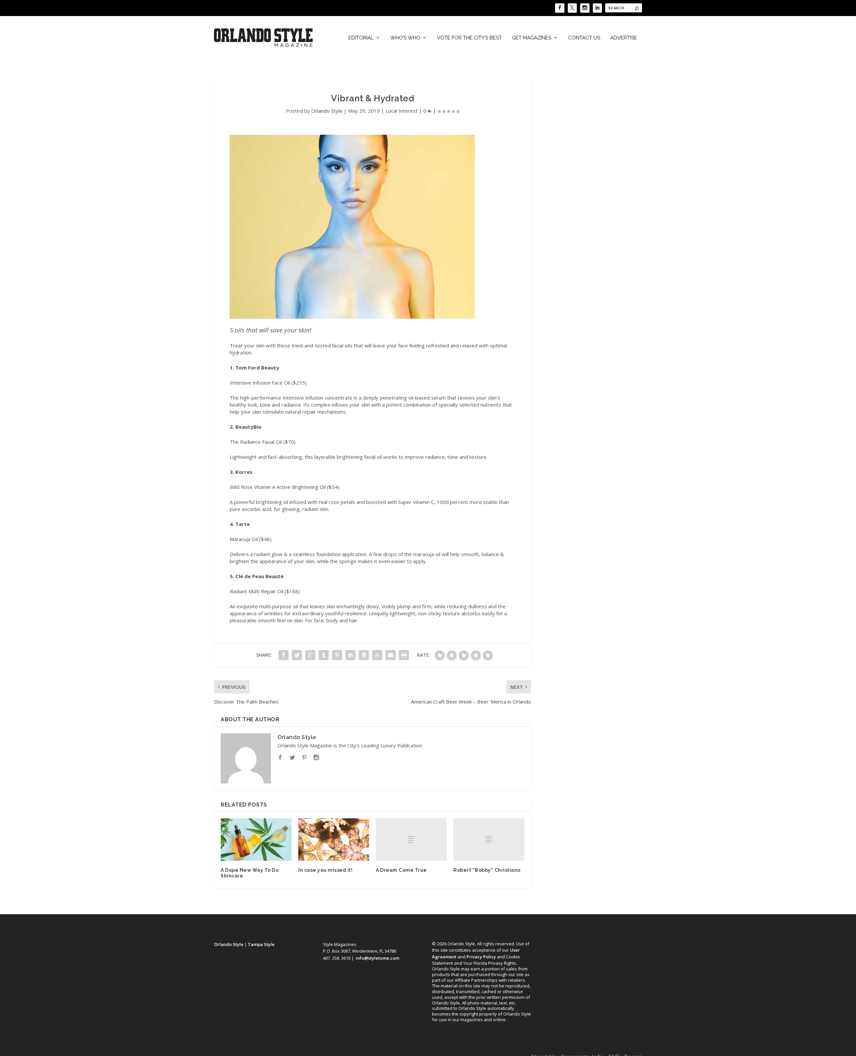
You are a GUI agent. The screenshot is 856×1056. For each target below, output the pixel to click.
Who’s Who (405, 38)
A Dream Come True (401, 870)
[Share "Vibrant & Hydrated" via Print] (404, 655)
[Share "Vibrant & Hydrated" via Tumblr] (323, 655)
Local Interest (402, 110)
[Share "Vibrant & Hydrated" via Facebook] (283, 655)
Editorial (360, 38)
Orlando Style (326, 110)
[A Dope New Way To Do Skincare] (256, 839)
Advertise (623, 38)
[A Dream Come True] (411, 839)
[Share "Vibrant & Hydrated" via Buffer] (363, 655)
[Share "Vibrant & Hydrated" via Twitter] (297, 655)
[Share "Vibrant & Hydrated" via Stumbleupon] (377, 655)
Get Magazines (531, 38)
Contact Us (584, 38)
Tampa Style (261, 944)
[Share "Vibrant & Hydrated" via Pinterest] (337, 655)
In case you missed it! (325, 870)
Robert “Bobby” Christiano (487, 870)
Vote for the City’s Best (469, 38)
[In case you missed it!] (333, 839)
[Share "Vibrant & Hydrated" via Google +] (310, 655)
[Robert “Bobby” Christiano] (488, 839)
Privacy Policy (481, 957)
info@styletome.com (377, 958)
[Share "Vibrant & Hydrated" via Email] (390, 655)
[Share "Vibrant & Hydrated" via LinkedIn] (350, 655)
